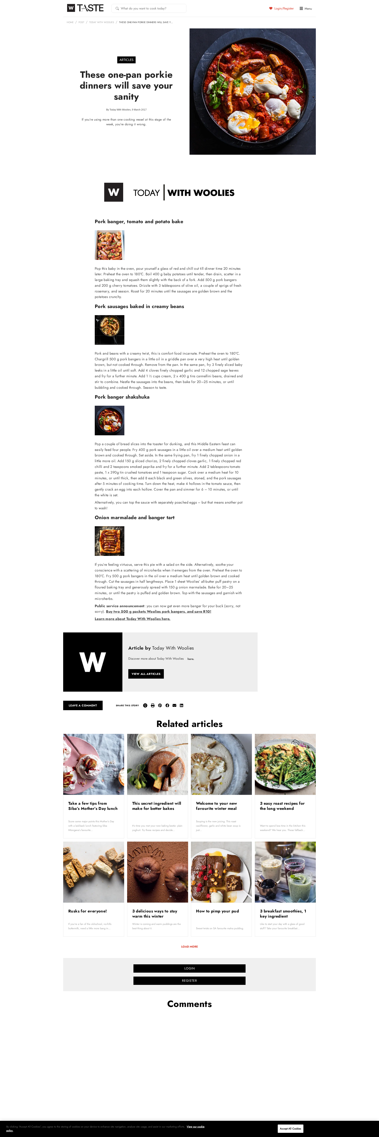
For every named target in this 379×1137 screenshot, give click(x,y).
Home (70, 22)
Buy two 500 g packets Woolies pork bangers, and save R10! (158, 611)
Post (81, 22)
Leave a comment (83, 705)
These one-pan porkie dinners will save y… (146, 22)
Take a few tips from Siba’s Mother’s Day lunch (92, 806)
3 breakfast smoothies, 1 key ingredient (283, 913)
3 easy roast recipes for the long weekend (282, 806)
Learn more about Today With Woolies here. (132, 618)
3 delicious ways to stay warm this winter (154, 913)
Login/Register (283, 8)
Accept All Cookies (290, 1128)
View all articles (146, 674)
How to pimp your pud (218, 911)
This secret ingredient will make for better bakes (156, 806)
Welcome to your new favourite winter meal (217, 806)
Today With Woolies (101, 22)
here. (191, 659)
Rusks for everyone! (88, 911)
